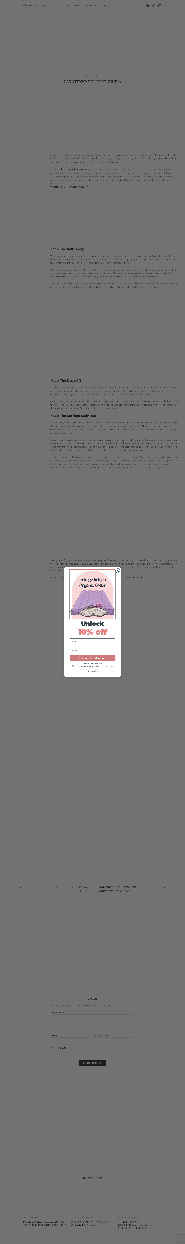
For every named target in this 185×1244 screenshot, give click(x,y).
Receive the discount (93, 658)
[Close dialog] (117, 570)
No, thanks (93, 671)
